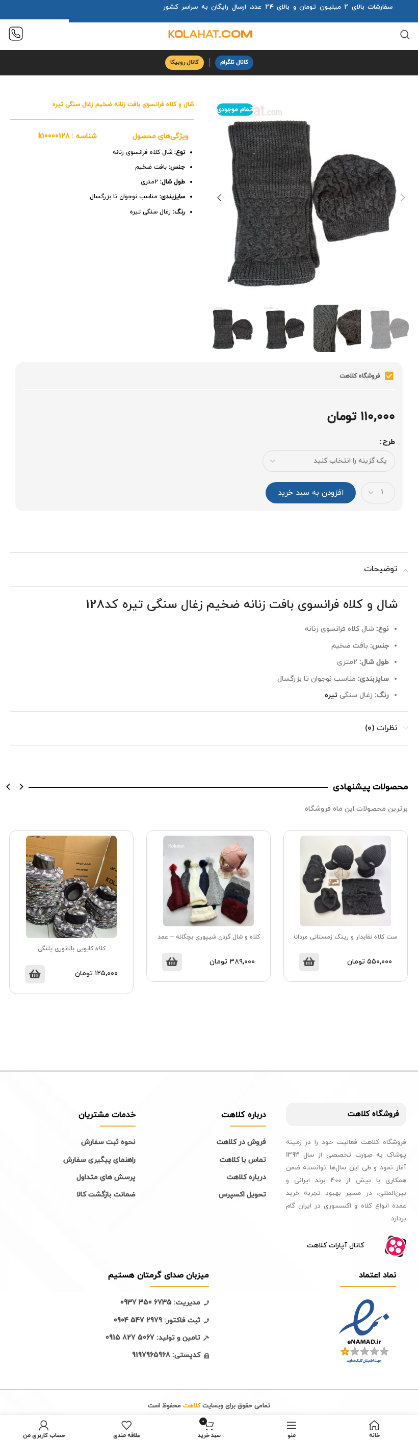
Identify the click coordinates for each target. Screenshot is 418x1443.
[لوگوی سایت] (209, 34)
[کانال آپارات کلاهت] (395, 1246)
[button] (8, 787)
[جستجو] (405, 34)
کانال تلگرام (234, 62)
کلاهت (359, 1114)
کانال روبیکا (184, 62)
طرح (389, 442)
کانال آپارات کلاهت (335, 1245)
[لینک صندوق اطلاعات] (16, 34)
